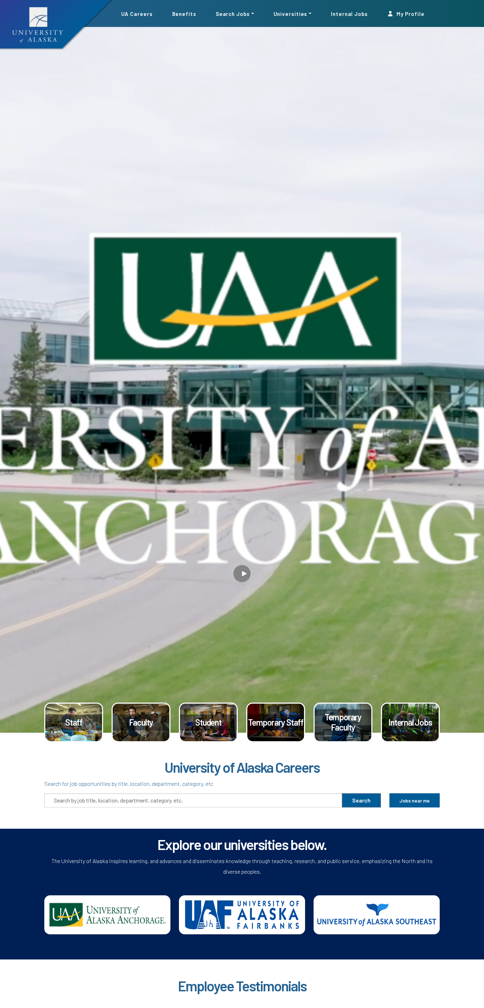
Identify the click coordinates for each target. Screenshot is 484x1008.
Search (361, 800)
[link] (73, 723)
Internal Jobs (349, 13)
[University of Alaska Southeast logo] (377, 914)
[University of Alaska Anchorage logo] (107, 914)
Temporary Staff (275, 722)
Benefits (184, 13)
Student (208, 722)
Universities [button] (291, 13)
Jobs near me (414, 801)
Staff (73, 722)
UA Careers (137, 13)
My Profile (409, 13)
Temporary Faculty (343, 722)
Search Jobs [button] (233, 13)
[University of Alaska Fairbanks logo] (242, 914)
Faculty (141, 722)
